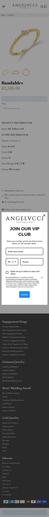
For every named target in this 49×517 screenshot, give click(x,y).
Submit (24, 294)
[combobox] (12, 261)
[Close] (44, 215)
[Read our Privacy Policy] (41, 277)
